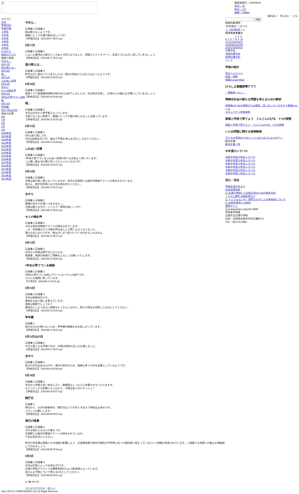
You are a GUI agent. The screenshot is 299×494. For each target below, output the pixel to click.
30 (239, 47)
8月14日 (5, 84)
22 (236, 44)
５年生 (5, 44)
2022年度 (6, 146)
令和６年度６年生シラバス (240, 157)
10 (43, 488)
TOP (3, 22)
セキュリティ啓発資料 (237, 112)
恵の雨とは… (8, 67)
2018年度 (6, 159)
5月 (3, 126)
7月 (3, 120)
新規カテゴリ (8, 54)
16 (239, 42)
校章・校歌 (231, 76)
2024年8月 (235, 29)
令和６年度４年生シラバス (240, 163)
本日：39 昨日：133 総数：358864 (242, 9)
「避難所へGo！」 (235, 92)
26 (229, 47)
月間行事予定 (232, 54)
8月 (3, 116)
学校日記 (6, 25)
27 (231, 47)
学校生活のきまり (235, 186)
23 (239, 44)
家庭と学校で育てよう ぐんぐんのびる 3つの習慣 (254, 125)
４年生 (5, 41)
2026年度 (6, 133)
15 (236, 42)
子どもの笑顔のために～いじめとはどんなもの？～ (254, 137)
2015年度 (6, 169)
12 (229, 42)
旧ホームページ (234, 73)
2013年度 (6, 175)
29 (236, 47)
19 (229, 44)
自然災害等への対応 (239, 202)
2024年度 (6, 139)
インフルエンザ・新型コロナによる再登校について (257, 199)
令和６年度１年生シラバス (240, 173)
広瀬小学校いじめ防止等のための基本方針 (252, 193)
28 (234, 47)
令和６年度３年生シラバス (240, 167)
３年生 (5, 38)
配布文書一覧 (232, 144)
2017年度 (6, 162)
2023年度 (6, 143)
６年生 (5, 48)
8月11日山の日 (9, 110)
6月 (3, 123)
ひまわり (6, 51)
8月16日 (5, 71)
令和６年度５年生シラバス (240, 160)
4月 (3, 130)
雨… (3, 74)
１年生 (5, 31)
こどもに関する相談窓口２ (240, 196)
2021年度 (6, 149)
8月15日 (5, 77)
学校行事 (6, 28)
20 (231, 44)
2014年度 (6, 172)
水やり (5, 87)
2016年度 (6, 166)
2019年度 (6, 156)
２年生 (5, 35)
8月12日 (5, 103)
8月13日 (5, 94)
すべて (243, 26)
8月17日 (5, 64)
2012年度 (6, 179)
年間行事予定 (232, 57)
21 (234, 44)
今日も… (6, 61)
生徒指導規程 (232, 189)
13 (231, 42)
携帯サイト (231, 206)
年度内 (232, 26)
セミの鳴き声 (8, 90)
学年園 (5, 107)
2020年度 (6, 152)
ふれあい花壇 (8, 80)
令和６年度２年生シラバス (240, 170)
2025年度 (6, 136)
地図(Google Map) (234, 80)
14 (234, 42)
